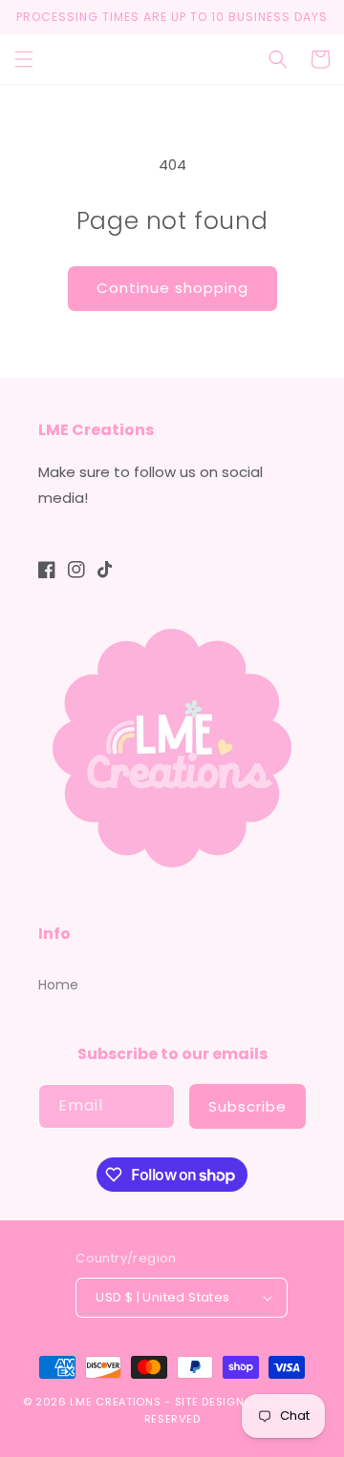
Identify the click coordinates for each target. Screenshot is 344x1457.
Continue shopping (172, 288)
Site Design (210, 1401)
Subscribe (247, 1106)
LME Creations (115, 1401)
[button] (24, 59)
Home (58, 984)
